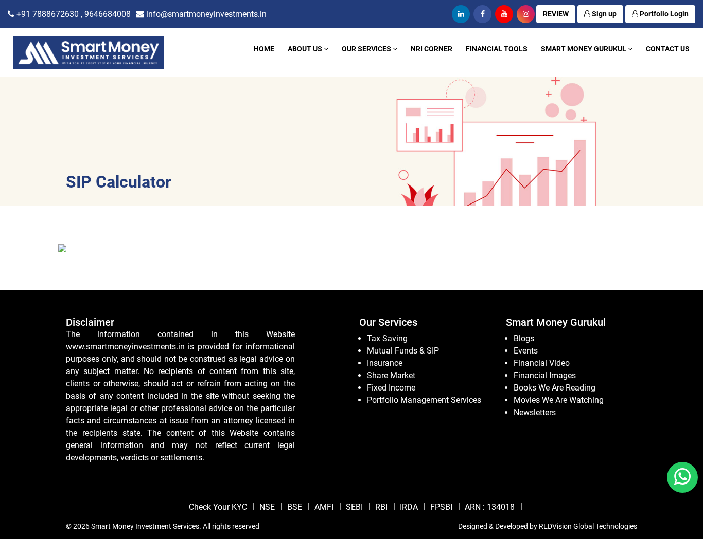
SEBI (354, 507)
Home (264, 49)
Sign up (603, 14)
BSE (294, 507)
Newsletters (535, 412)
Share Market (391, 375)
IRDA (409, 507)
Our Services (367, 49)
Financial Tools (497, 49)
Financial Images (545, 375)
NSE (267, 507)
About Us (306, 49)
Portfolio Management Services (424, 400)
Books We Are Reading (554, 388)
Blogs (524, 338)
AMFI (323, 507)
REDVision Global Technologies (588, 526)
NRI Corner (431, 49)
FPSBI (441, 507)
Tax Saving (387, 338)
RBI (381, 507)
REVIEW (556, 14)
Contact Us (668, 49)
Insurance (384, 363)
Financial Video (542, 363)
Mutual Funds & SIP (403, 351)
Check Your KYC (218, 507)
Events (526, 351)
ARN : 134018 (490, 507)
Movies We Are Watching (559, 400)
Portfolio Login (663, 14)
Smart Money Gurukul (584, 49)
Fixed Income (391, 388)
